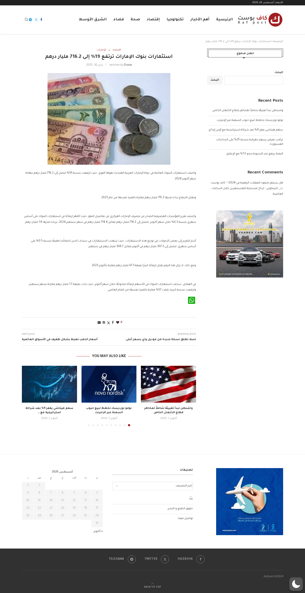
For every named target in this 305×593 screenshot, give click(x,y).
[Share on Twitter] (108, 323)
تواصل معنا (185, 518)
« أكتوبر (98, 531)
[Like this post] (117, 323)
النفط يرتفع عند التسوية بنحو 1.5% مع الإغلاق (254, 154)
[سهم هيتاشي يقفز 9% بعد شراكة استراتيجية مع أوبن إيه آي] (49, 384)
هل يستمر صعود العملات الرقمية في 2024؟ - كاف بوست (247, 183)
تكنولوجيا (175, 20)
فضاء (118, 20)
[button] (28, 396)
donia (128, 65)
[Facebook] (41, 19)
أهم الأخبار (199, 20)
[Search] (26, 20)
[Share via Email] (99, 323)
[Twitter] (36, 19)
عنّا (191, 498)
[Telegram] (30, 19)
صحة (135, 20)
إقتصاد (153, 20)
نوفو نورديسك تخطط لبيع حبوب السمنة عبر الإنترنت (250, 120)
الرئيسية (224, 20)
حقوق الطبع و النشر (180, 508)
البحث (279, 72)
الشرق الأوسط (93, 20)
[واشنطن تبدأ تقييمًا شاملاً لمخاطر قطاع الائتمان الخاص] (168, 384)
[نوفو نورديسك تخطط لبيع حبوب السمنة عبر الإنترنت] (109, 384)
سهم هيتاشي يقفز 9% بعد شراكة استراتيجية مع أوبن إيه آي (246, 130)
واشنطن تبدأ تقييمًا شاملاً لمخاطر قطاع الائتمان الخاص (247, 110)
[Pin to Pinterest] (103, 323)
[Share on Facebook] (113, 323)
